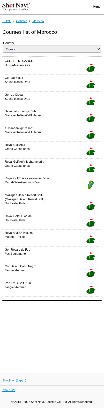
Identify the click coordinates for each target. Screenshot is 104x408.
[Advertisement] (52, 335)
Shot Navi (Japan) (14, 380)
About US (8, 390)
